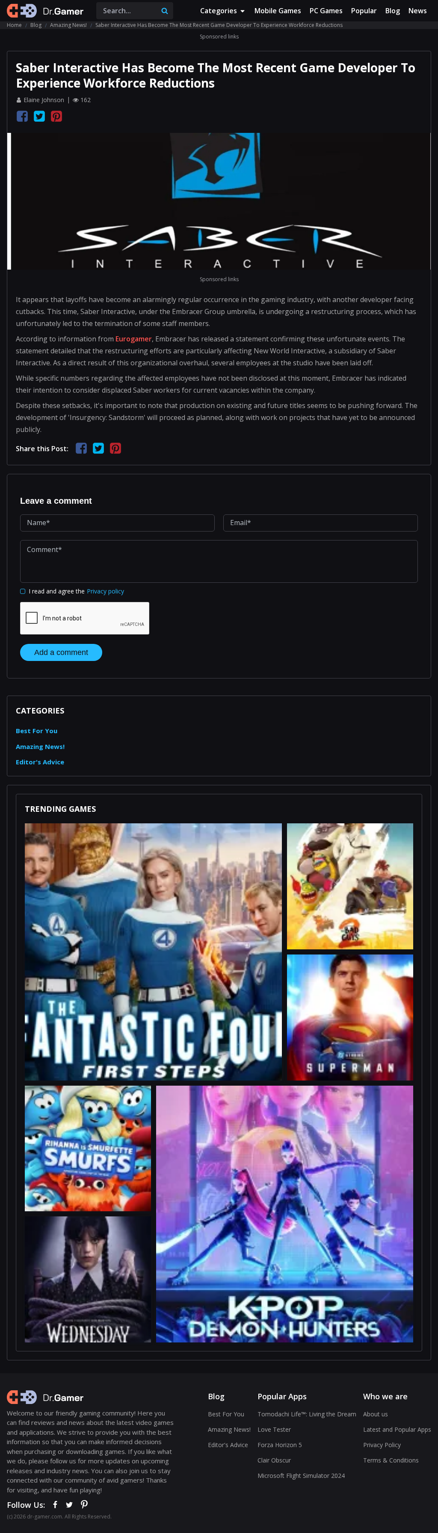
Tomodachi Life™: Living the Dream (306, 1414)
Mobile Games (278, 10)
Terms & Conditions (391, 1460)
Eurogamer (133, 339)
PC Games (326, 10)
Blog (392, 10)
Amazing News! (68, 25)
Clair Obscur (274, 1460)
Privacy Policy (382, 1445)
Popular (364, 10)
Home (14, 25)
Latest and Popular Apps (397, 1429)
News (417, 10)
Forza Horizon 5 (279, 1445)
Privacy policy (105, 591)
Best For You (36, 730)
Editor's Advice (40, 762)
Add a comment (61, 652)
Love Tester (274, 1429)
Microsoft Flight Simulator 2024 (301, 1475)
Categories (218, 10)
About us (375, 1414)
